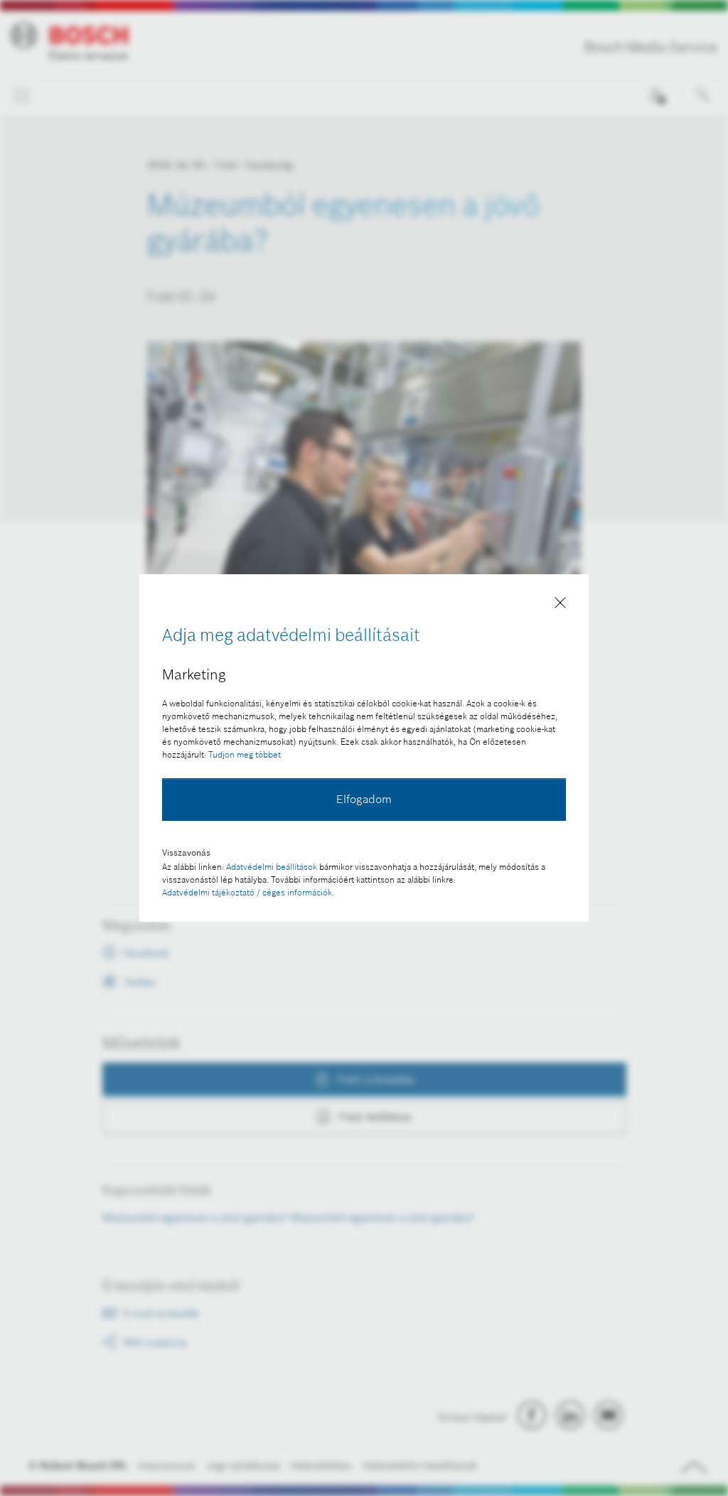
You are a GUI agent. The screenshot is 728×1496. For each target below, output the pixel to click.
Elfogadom (364, 799)
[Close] (560, 605)
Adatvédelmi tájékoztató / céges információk (247, 892)
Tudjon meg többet (244, 754)
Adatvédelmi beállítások (271, 866)
